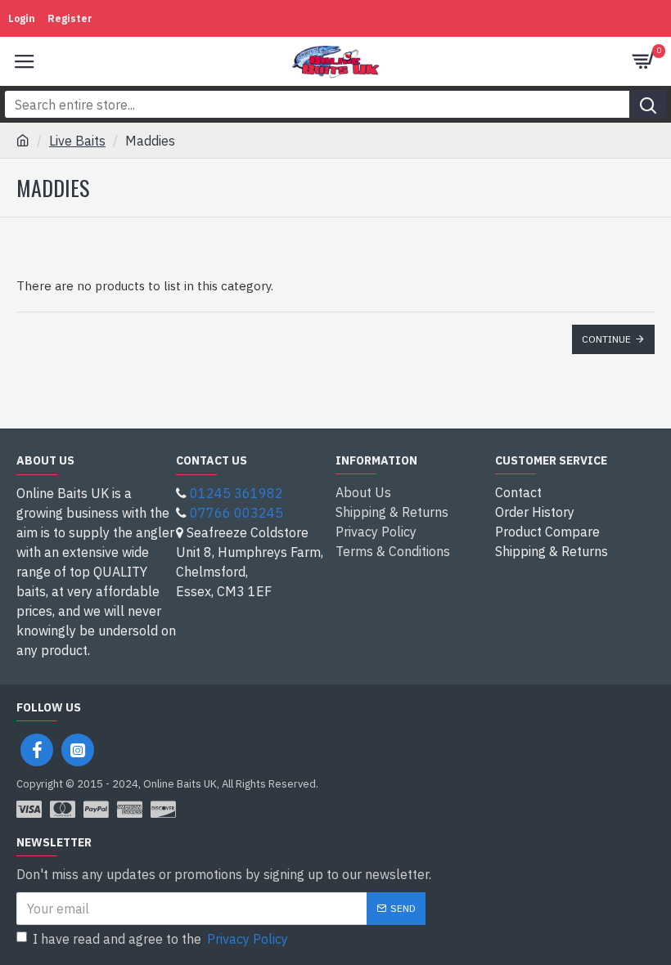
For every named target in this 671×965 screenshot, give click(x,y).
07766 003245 (236, 513)
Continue (606, 339)
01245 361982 (236, 493)
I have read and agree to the (160, 939)
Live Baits (77, 140)
